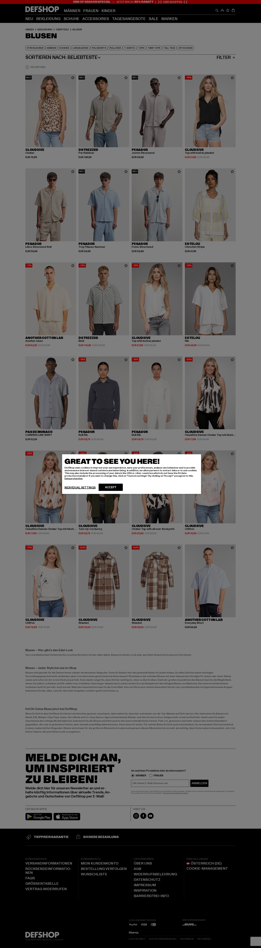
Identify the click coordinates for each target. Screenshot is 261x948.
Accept (111, 487)
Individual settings (80, 487)
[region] (131, 474)
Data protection (73, 478)
